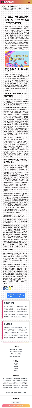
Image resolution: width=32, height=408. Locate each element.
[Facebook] (4, 288)
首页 (3, 6)
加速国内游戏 (12, 6)
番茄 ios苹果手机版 (16, 354)
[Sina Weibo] (9, 288)
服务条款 (16, 364)
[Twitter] (7, 288)
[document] (16, 204)
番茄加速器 (16, 402)
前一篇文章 (11, 295)
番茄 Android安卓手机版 (16, 356)
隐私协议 (16, 366)
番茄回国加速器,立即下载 (16, 406)
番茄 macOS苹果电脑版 (16, 351)
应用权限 (16, 368)
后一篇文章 (20, 295)
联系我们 (16, 370)
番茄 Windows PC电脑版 (16, 349)
